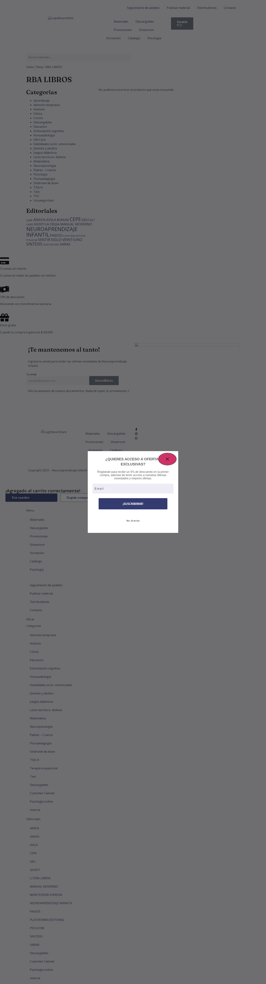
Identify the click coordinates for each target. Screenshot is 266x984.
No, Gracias (133, 520)
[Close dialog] (167, 459)
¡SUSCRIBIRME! (133, 504)
